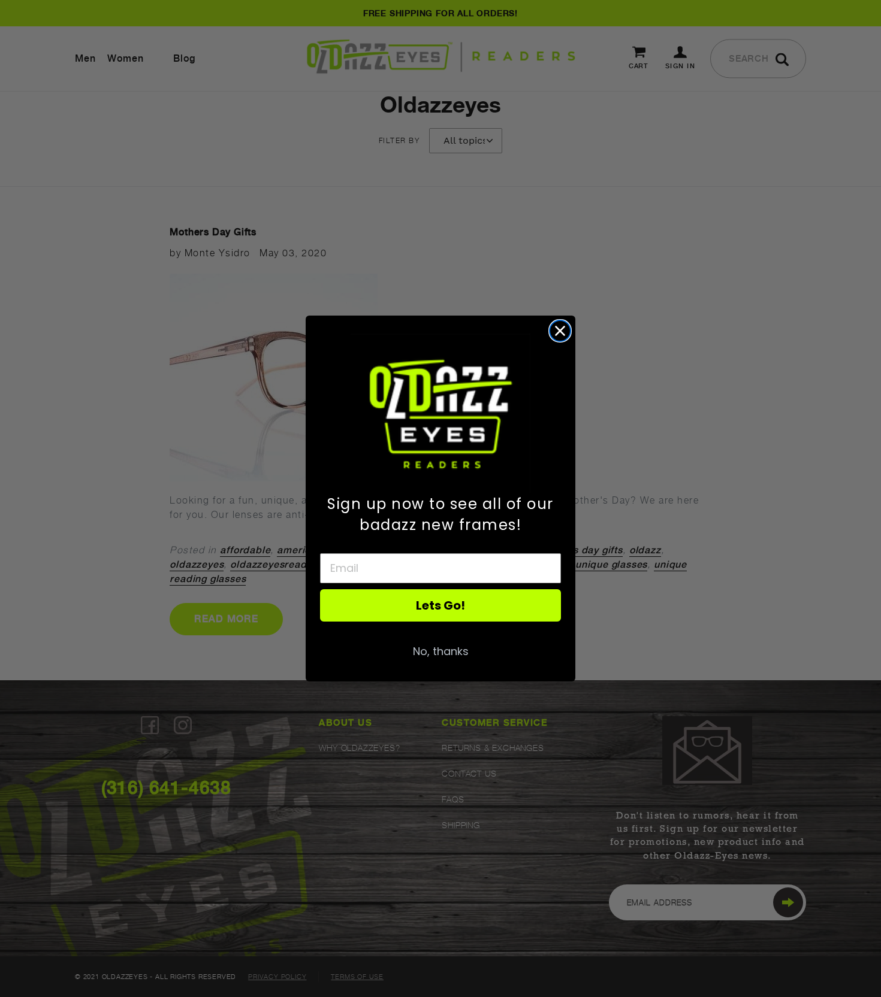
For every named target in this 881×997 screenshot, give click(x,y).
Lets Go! (440, 605)
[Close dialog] (560, 330)
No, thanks (441, 651)
